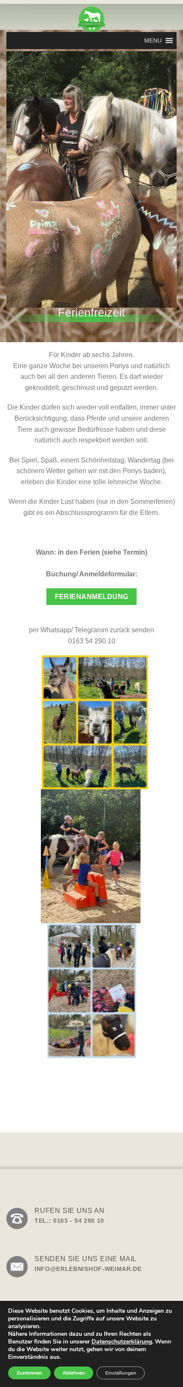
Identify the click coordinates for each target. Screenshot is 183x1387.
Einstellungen (120, 1373)
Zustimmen (29, 1373)
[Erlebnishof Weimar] (91, 19)
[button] (153, 40)
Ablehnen (74, 1373)
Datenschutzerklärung (122, 1342)
